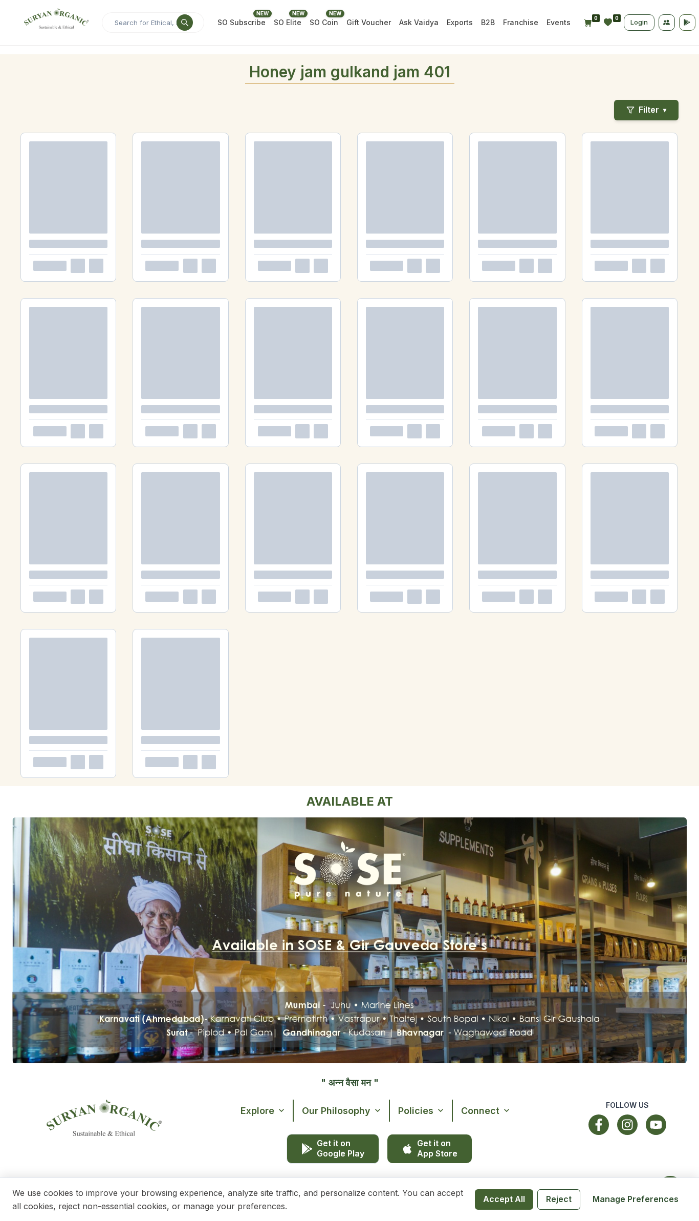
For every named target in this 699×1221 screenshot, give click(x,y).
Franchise (520, 22)
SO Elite (287, 22)
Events (559, 22)
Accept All (504, 1199)
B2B (488, 22)
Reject (559, 1199)
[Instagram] (627, 1124)
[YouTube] (656, 1124)
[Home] (55, 22)
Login (639, 22)
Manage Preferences (636, 1199)
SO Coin (324, 22)
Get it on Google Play (340, 1148)
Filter (652, 109)
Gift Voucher (368, 22)
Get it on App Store (437, 1148)
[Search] (185, 22)
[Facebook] (598, 1124)
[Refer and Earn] (667, 22)
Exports (460, 22)
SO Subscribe (241, 22)
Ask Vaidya (419, 22)
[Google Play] (687, 22)
